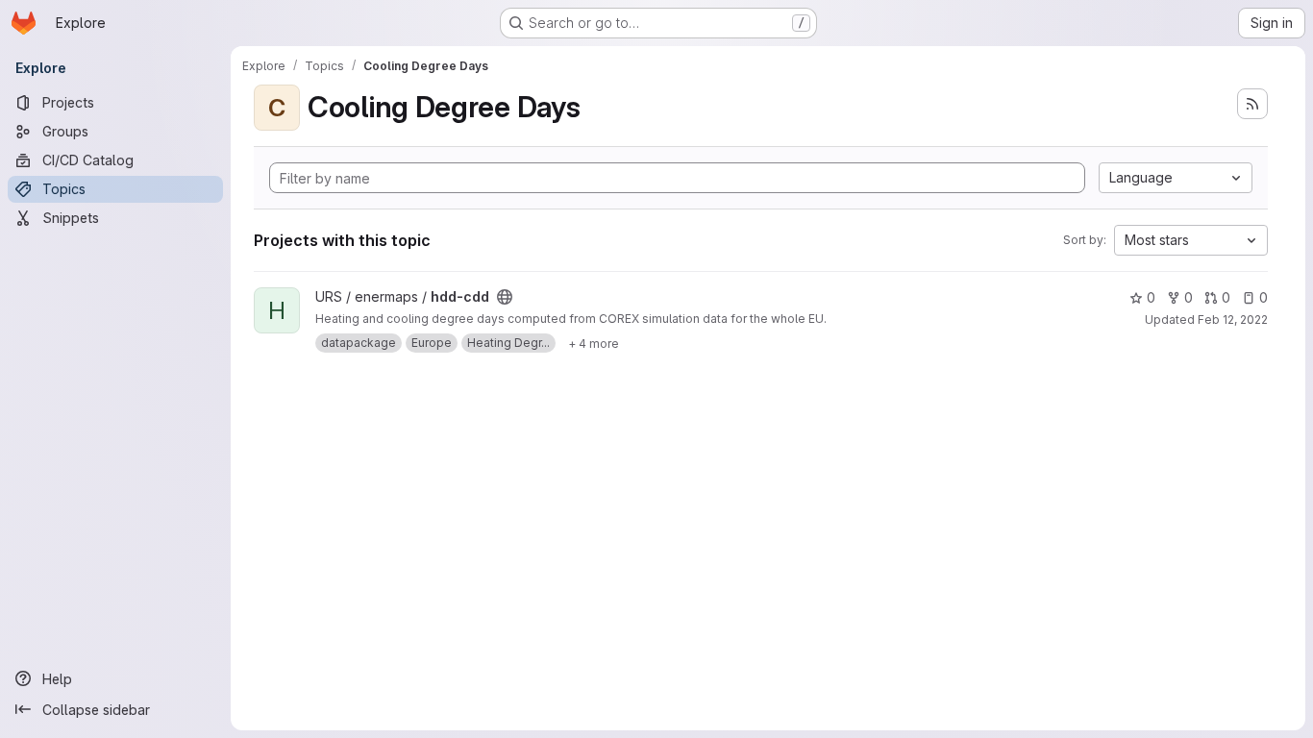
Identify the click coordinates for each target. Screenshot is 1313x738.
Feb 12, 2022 (1233, 319)
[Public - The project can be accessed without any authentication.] (504, 297)
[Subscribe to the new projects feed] (1252, 103)
